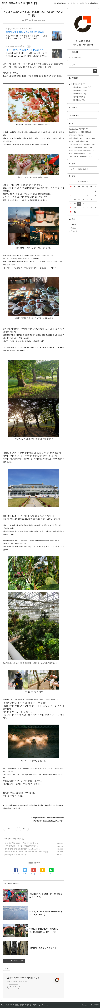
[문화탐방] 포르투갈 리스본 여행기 (14, 855)
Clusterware (73, 144)
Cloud (93, 138)
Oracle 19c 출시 (76, 58)
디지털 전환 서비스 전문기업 (17, 982)
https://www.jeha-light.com (16, 29)
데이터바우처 (83, 129)
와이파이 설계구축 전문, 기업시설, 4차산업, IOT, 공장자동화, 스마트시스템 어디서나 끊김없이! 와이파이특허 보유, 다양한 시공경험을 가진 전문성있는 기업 (26, 54)
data (93, 144)
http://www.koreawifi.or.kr (16, 46)
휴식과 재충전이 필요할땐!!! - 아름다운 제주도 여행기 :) (20, 843)
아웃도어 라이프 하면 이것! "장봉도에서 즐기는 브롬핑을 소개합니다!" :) (25, 852)
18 (79, 204)
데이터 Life (28, 20)
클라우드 (72, 141)
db (90, 154)
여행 (80, 144)
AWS (87, 141)
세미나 (90, 157)
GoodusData (73, 129)
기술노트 (88, 132)
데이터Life (88, 148)
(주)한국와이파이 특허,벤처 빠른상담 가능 (25, 50)
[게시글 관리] (15, 829)
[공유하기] (12, 829)
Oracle (87, 138)
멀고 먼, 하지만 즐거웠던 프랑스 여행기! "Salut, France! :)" (21, 849)
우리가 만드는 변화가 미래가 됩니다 (19, 3)
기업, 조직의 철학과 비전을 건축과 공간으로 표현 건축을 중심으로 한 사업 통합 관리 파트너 (26, 37)
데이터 (71, 151)
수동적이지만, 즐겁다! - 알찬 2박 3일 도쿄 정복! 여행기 (20, 846)
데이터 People (79, 97)
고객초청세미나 (88, 151)
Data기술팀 (73, 132)
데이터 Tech (79, 91)
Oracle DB (78, 151)
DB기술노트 (82, 135)
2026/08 (83, 182)
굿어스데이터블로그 (81, 154)
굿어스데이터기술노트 (76, 138)
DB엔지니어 (73, 135)
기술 (82, 132)
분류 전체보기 (78, 84)
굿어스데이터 (80, 141)
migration (87, 144)
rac (79, 132)
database (83, 157)
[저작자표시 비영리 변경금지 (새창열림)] (32, 829)
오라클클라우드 (74, 157)
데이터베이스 (78, 148)
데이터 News (79, 94)
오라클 (71, 148)
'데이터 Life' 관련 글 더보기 (14, 961)
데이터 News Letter (82, 87)
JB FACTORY (95, 1005)
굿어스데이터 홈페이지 (81, 169)
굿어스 (71, 154)
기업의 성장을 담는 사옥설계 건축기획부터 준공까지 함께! (26, 32)
